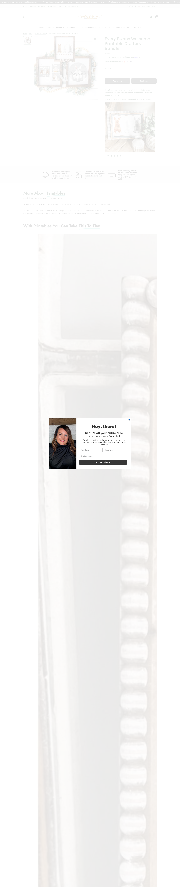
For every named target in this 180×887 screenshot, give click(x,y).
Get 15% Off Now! (103, 462)
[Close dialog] (129, 420)
